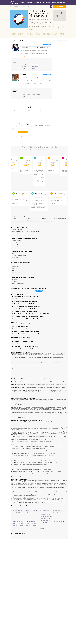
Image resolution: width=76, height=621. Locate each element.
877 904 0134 (61, 2)
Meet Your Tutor (43, 110)
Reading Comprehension (26, 94)
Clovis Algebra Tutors (15, 535)
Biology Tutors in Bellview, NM (31, 523)
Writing (43, 64)
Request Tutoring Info (59, 6)
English (33, 96)
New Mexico (23, 6)
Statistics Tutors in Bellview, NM (18, 523)
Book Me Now (47, 44)
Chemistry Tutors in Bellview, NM (18, 512)
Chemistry (43, 92)
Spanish (23, 92)
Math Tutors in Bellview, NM (17, 510)
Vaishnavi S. (23, 44)
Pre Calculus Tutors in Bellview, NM (59, 510)
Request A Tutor (17, 110)
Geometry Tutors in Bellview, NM (45, 522)
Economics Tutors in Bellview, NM (58, 512)
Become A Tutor (30, 2)
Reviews (48, 2)
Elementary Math (25, 64)
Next (66, 152)
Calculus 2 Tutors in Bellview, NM (58, 519)
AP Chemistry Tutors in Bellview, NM (46, 516)
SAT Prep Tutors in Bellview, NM (18, 525)
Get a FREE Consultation (30, 110)
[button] (61, 13)
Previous (12, 152)
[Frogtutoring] (14, 2)
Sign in (53, 2)
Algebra (18, 6)
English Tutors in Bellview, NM (31, 525)
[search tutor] (51, 6)
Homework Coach (35, 64)
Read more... (31, 29)
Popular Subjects (16, 508)
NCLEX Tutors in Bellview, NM (31, 521)
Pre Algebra (24, 66)
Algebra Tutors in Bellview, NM (45, 520)
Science (33, 92)
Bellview (28, 6)
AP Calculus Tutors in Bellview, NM (45, 514)
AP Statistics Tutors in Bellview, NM (18, 519)
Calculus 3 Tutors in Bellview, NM (58, 521)
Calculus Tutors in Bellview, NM (18, 521)
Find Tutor (23, 2)
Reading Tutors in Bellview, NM (45, 518)
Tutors (15, 6)
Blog (43, 2)
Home (11, 6)
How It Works (38, 2)
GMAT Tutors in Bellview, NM (31, 519)
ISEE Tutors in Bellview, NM (30, 512)
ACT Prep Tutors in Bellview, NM (31, 510)
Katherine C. (23, 74)
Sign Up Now (39, 290)
